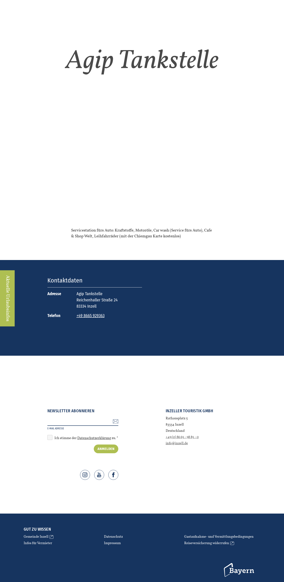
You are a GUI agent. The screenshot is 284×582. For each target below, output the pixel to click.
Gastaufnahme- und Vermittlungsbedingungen (219, 537)
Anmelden (106, 449)
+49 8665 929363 (91, 315)
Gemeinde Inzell (38, 537)
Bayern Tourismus (239, 570)
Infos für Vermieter (38, 543)
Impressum (112, 543)
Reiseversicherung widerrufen (208, 543)
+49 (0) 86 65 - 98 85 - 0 (182, 437)
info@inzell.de (177, 443)
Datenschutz (113, 537)
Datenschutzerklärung (94, 438)
